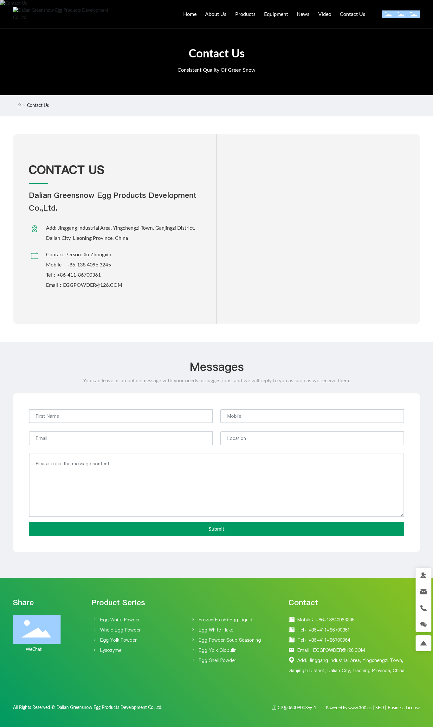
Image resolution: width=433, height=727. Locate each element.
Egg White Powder (120, 620)
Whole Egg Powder (120, 630)
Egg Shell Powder (217, 660)
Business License (404, 708)
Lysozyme (110, 650)
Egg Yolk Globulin (217, 650)
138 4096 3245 (94, 264)
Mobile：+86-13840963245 (325, 620)
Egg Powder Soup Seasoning (230, 640)
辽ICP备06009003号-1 (294, 708)
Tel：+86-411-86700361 (323, 630)
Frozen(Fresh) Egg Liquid (225, 620)
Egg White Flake (216, 630)
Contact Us (217, 54)
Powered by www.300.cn (349, 708)
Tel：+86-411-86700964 (323, 640)
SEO (379, 708)
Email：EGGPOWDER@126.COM (331, 650)
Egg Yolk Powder (118, 640)
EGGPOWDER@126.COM (92, 285)
